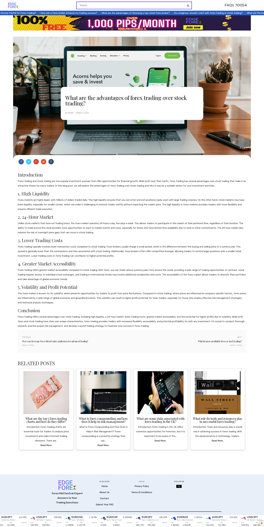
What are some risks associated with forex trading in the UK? (161, 420)
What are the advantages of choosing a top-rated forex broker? (123, 13)
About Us (104, 492)
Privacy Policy (141, 486)
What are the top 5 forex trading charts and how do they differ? (46, 420)
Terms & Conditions (141, 492)
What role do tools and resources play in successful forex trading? (217, 420)
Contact (104, 498)
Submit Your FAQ (104, 504)
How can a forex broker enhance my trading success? (55, 13)
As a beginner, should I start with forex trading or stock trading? (195, 13)
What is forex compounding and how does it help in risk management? (103, 420)
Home (104, 486)
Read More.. (46, 445)
